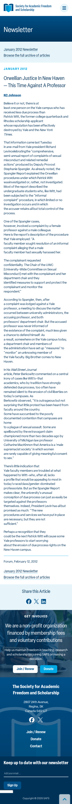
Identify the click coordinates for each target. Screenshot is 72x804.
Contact (36, 746)
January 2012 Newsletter (21, 50)
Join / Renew (25, 669)
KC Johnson (12, 95)
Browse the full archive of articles (27, 56)
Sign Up (12, 785)
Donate (49, 669)
